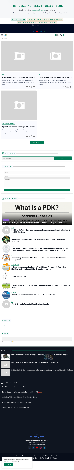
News (19, 22)
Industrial (51, 19)
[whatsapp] (44, 31)
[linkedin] (40, 31)
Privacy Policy (55, 456)
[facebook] (29, 31)
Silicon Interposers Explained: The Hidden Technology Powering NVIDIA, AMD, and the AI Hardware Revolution (38, 268)
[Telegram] (34, 87)
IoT (38, 19)
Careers (29, 456)
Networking (32, 19)
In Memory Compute (37, 28)
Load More (36, 142)
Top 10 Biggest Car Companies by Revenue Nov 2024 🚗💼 (22, 392)
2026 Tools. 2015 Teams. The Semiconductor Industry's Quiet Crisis (35, 362)
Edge (16, 19)
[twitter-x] (33, 31)
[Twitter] (29, 87)
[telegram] (44, 447)
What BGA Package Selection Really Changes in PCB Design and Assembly (38, 240)
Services (53, 22)
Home (17, 456)
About (23, 456)
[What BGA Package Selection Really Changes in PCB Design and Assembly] (6, 239)
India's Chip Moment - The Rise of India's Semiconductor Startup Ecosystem (38, 259)
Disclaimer (46, 456)
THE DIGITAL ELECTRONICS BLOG (37, 6)
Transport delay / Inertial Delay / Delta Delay (17, 402)
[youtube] (37, 31)
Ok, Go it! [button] (8, 465)
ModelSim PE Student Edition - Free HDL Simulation (33, 295)
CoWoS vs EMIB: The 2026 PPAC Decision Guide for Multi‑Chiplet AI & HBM (40, 286)
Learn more (14, 461)
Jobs (38, 22)
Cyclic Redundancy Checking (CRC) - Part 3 (18, 77)
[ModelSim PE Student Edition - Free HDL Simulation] (6, 295)
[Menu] (2, 35)
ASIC (20, 19)
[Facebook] (27, 87)
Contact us (37, 456)
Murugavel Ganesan (51, 458)
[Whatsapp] (31, 87)
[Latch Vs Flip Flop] (6, 276)
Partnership (45, 22)
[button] (57, 35)
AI (13, 19)
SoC (24, 19)
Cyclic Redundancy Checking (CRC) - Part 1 (18, 127)
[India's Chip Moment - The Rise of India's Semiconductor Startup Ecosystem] (6, 258)
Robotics (59, 19)
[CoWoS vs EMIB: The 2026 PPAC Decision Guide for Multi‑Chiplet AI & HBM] (6, 286)
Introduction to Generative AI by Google (15, 407)
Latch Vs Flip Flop (18, 276)
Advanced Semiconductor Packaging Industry (27, 354)
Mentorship (32, 22)
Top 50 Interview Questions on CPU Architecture (18, 387)
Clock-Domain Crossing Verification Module (30, 304)
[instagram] (40, 447)
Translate (16, 342)
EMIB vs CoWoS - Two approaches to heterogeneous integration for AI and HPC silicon (40, 231)
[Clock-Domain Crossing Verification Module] (6, 304)
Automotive (43, 19)
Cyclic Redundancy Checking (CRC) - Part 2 (55, 77)
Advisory (25, 22)
